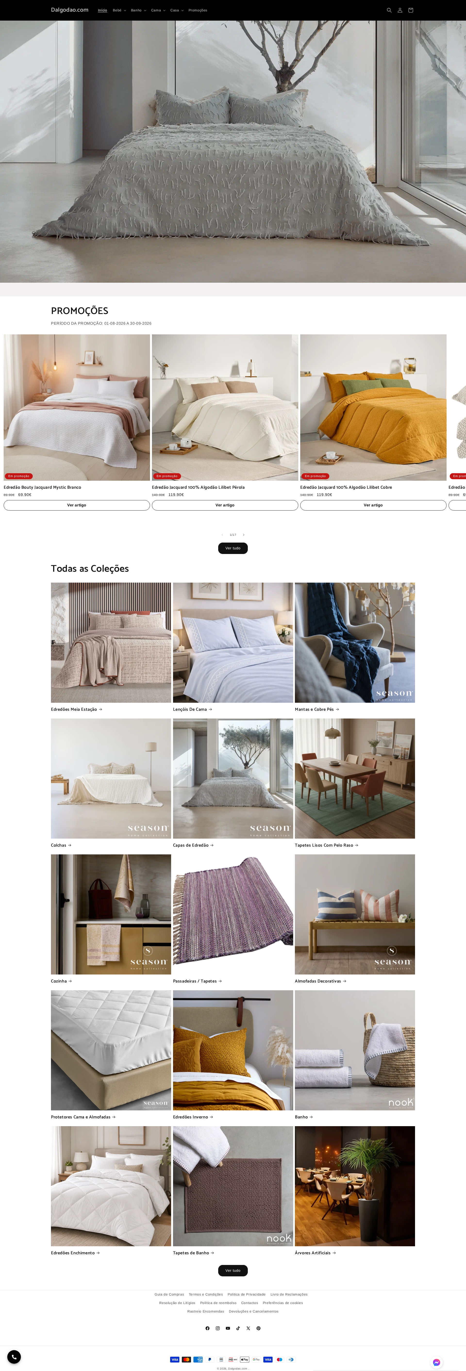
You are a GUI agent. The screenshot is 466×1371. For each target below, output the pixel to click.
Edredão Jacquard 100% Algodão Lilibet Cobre (346, 487)
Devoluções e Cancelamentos (254, 1311)
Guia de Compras (169, 1294)
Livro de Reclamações (289, 1294)
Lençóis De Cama (190, 709)
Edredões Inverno (190, 1117)
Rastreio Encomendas (205, 1311)
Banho (301, 1117)
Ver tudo (233, 548)
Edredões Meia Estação (74, 709)
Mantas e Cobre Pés (314, 709)
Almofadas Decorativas (318, 981)
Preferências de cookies (283, 1303)
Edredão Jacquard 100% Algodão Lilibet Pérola (198, 487)
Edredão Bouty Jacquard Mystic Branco (42, 487)
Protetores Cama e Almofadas (80, 1117)
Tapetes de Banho (191, 1253)
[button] (119, 10)
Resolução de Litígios (177, 1303)
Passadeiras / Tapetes (195, 981)
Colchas (58, 845)
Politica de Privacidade (247, 1294)
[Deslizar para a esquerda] (222, 534)
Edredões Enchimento (73, 1253)
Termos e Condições (206, 1294)
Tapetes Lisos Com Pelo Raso (324, 845)
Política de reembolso (218, 1303)
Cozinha (59, 981)
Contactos (249, 1303)
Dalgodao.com (237, 1368)
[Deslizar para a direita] (243, 534)
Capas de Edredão (191, 845)
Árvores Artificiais (313, 1253)
